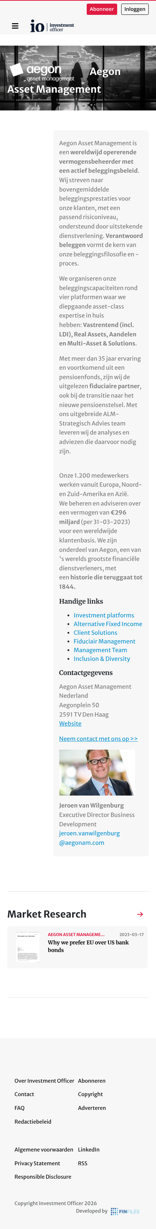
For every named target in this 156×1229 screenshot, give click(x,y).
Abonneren (92, 1081)
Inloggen (134, 9)
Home (31, 22)
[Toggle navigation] (15, 26)
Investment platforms (104, 615)
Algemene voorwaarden (44, 1149)
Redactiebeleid (33, 1122)
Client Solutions (95, 633)
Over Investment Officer (44, 1081)
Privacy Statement (37, 1163)
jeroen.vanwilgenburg (89, 833)
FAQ (20, 1108)
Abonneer (102, 9)
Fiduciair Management (105, 641)
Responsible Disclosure (43, 1177)
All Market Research (133, 915)
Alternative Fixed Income (108, 624)
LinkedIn (89, 1149)
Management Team (100, 650)
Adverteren (92, 1108)
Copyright (90, 1094)
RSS (82, 1163)
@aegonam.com (81, 843)
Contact (24, 1094)
